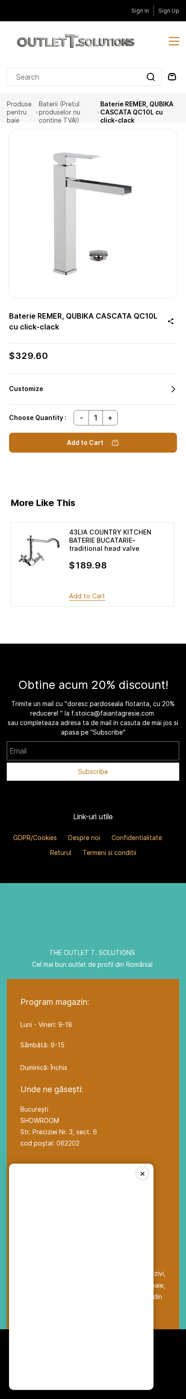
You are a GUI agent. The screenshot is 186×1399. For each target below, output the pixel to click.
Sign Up (168, 10)
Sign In (140, 10)
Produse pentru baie (19, 112)
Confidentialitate (137, 837)
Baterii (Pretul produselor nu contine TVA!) (59, 112)
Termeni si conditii (109, 852)
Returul (60, 852)
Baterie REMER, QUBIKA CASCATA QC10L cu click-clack (136, 112)
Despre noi (84, 837)
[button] (93, 389)
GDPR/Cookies (35, 837)
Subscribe (93, 771)
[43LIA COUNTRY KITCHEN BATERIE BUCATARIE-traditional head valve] (39, 550)
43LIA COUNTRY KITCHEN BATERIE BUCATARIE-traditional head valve (110, 540)
